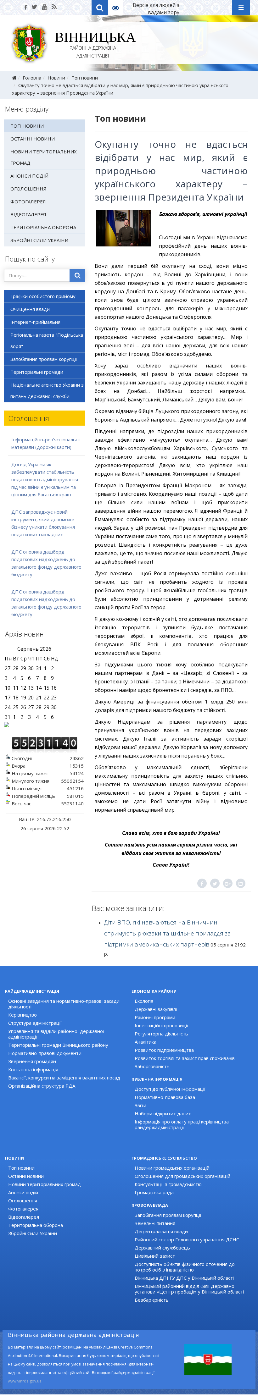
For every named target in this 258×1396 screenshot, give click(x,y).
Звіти (140, 1105)
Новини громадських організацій (172, 1168)
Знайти (77, 275)
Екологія (144, 1001)
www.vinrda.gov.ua (25, 1381)
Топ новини (84, 77)
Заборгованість (152, 1066)
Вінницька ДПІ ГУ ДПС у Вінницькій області (184, 1278)
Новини (56, 77)
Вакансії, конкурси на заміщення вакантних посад (64, 1077)
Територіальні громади (36, 372)
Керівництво (22, 1015)
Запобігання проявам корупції (43, 359)
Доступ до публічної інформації (170, 1089)
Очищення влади (30, 309)
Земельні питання (155, 1223)
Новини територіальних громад (43, 157)
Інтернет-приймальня (35, 322)
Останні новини (32, 138)
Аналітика (145, 1042)
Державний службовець (162, 1247)
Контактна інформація (33, 1069)
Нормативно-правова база (165, 1097)
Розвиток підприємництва (164, 1050)
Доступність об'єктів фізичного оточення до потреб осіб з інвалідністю (185, 1267)
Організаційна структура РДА (41, 1086)
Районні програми (155, 1017)
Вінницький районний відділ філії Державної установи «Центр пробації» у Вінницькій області (189, 1289)
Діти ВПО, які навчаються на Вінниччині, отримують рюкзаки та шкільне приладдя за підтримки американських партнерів (167, 933)
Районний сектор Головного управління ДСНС (187, 1239)
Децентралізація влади (161, 1231)
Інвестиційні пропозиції (161, 1025)
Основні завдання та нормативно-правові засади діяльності (64, 1004)
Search (100, 7)
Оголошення (28, 188)
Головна (32, 77)
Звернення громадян (32, 1061)
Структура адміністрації (35, 1023)
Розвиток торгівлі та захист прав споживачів (185, 1058)
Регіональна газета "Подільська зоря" (46, 340)
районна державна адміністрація (93, 46)
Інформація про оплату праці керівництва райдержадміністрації (182, 1124)
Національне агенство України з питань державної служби (47, 390)
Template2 (118, 7)
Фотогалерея (28, 201)
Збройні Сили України (39, 240)
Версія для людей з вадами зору (156, 9)
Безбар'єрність (152, 1300)
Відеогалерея (28, 214)
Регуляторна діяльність (161, 1033)
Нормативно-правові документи (44, 1053)
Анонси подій (29, 176)
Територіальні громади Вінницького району (58, 1045)
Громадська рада (154, 1192)
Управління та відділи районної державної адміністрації (56, 1034)
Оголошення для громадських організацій (182, 1176)
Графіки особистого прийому (43, 296)
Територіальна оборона (43, 227)
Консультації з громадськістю (168, 1184)
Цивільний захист (155, 1256)
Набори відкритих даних (163, 1113)
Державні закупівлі (156, 1009)
